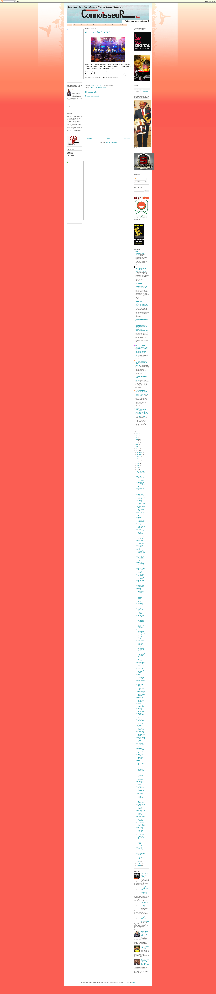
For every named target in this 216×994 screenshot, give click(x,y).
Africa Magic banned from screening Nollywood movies (140, 796)
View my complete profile (73, 101)
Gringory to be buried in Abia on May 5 (140, 745)
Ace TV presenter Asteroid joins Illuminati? (145, 947)
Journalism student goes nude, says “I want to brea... (140, 727)
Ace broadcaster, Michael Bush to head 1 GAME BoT (140, 625)
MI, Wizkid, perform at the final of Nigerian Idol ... (140, 750)
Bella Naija (138, 267)
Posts (137, 178)
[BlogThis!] (107, 85)
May (138, 467)
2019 (137, 435)
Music (94, 24)
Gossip (88, 24)
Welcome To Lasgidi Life (142, 361)
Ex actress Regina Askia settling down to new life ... (140, 664)
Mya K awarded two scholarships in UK (140, 490)
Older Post (127, 138)
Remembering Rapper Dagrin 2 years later (140, 542)
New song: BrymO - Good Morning (140, 616)
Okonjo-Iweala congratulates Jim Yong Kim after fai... (140, 648)
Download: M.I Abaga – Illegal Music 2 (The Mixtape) (140, 699)
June (138, 465)
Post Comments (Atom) (111, 142)
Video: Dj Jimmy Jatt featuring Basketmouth (140, 620)
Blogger (133, 982)
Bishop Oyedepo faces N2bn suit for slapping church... (140, 570)
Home (69, 24)
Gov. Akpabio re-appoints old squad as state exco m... (140, 733)
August (139, 461)
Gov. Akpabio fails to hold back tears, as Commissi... (140, 818)
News (82, 24)
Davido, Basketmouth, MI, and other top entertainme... (140, 763)
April (138, 469)
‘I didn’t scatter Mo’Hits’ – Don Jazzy (140, 473)
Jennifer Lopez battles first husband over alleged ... (140, 558)
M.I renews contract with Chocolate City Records (140, 564)
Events (100, 24)
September (140, 459)
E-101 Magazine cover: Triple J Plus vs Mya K (140, 824)
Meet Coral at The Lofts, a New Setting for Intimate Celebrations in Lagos (141, 270)
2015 (137, 444)
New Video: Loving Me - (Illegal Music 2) (140, 710)
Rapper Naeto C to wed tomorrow (140, 801)
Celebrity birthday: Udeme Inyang (140, 681)
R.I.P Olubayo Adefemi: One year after (140, 605)
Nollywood (114, 24)
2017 (137, 440)
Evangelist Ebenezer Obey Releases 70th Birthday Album (140, 519)
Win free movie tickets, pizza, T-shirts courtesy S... (140, 843)
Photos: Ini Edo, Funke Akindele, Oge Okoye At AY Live (140, 687)
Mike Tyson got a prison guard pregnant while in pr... (140, 552)
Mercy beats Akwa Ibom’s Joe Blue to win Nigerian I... (140, 812)
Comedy (107, 24)
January (139, 865)
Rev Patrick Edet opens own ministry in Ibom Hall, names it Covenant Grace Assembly (145, 963)
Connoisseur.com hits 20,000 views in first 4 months (140, 484)
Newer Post (89, 138)
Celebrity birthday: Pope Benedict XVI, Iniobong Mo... (140, 655)
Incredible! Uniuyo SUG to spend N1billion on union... (140, 739)
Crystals (91, 87)
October (139, 456)
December (139, 452)
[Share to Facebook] (110, 85)
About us (76, 24)
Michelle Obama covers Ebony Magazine (140, 783)
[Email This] (105, 85)
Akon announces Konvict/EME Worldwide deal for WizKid (140, 693)
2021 (137, 433)
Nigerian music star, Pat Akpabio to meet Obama (140, 642)
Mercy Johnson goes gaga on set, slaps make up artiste (140, 632)
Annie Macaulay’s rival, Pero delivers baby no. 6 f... (140, 770)
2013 (137, 448)
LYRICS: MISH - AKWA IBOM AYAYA (145, 875)
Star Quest (103, 87)
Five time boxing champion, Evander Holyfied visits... (140, 856)
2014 (137, 446)
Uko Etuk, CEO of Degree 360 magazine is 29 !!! (140, 837)
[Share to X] (108, 85)
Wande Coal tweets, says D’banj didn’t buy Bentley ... (140, 676)
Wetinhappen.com (140, 390)
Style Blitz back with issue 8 (140, 586)
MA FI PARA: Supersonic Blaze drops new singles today (140, 830)
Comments (138, 181)
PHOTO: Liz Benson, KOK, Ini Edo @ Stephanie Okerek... (140, 532)
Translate (145, 91)
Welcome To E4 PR (140, 345)
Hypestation (139, 283)
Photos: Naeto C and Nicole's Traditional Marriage (140, 756)
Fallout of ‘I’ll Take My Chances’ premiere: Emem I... (140, 806)
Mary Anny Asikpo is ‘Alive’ (140, 659)
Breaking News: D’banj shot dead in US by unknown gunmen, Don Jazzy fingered (145, 890)
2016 (137, 442)
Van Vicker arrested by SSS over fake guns (140, 502)
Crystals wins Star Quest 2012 (140, 537)
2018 (137, 437)
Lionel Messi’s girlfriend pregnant (139, 546)
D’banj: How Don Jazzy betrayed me (140, 514)
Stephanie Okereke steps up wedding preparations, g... (140, 789)
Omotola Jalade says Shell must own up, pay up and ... (140, 576)
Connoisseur (77, 89)
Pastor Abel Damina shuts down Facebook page (140, 715)
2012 (137, 450)
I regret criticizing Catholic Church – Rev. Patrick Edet (145, 933)
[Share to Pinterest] (112, 85)
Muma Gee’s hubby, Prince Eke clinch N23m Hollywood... (140, 776)
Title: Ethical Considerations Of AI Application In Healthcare (142, 364)
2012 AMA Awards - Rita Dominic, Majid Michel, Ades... (140, 508)
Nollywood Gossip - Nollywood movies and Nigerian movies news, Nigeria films (141, 327)
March (138, 861)
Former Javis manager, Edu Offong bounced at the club (140, 496)
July (138, 463)
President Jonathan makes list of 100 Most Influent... (140, 591)
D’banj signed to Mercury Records (140, 582)
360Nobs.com (139, 251)
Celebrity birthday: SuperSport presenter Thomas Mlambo (145, 918)
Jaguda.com (139, 301)
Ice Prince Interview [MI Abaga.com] (140, 705)
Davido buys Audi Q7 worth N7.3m (140, 637)
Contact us (122, 24)
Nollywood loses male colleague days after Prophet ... (140, 670)
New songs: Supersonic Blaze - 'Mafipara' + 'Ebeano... (139, 611)
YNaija (137, 408)
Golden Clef (97, 87)
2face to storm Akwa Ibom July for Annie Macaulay (140, 849)
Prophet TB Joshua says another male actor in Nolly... (140, 721)
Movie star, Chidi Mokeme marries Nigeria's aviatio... (140, 598)
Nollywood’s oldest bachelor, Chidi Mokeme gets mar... (140, 525)
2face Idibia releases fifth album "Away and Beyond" (140, 478)
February (139, 863)
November (139, 454)
